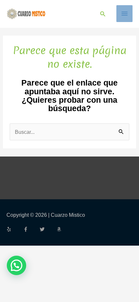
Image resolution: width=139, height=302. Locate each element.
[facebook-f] (31, 229)
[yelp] (14, 229)
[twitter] (47, 229)
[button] (102, 13)
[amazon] (60, 229)
